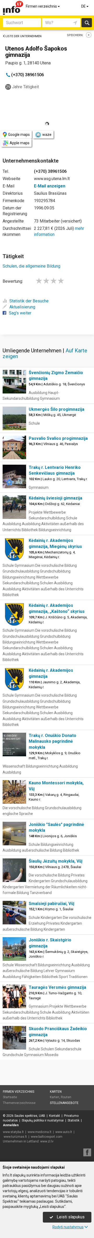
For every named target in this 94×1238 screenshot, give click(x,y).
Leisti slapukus (70, 1216)
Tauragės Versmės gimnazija (57, 987)
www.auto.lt (63, 1132)
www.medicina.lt (39, 1132)
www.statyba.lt (13, 1132)
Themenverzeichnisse (19, 1103)
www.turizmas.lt (15, 1137)
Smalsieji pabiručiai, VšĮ (51, 903)
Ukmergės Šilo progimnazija (56, 409)
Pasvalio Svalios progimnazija (58, 438)
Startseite (10, 1097)
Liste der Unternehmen (23, 36)
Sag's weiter (20, 312)
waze (46, 134)
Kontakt (54, 1116)
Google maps (19, 134)
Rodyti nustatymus (68, 1227)
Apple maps (20, 143)
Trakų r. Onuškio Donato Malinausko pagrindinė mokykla (52, 741)
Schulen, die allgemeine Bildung (31, 266)
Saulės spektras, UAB (29, 1116)
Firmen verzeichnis (42, 6)
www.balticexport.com (46, 1137)
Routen (66, 1097)
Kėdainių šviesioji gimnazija (55, 498)
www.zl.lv (47, 1141)
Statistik (73, 1120)
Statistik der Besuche (29, 300)
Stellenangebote (64, 1103)
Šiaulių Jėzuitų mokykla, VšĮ (56, 861)
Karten (56, 1091)
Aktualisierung (22, 306)
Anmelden (11, 1125)
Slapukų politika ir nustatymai (43, 1120)
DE (83, 6)
